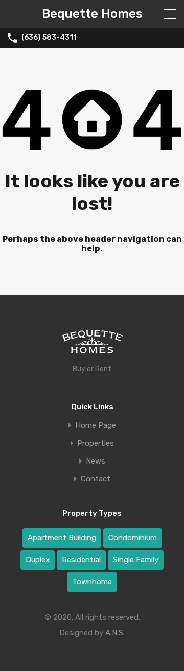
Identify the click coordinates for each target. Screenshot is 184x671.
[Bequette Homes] (92, 344)
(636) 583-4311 (49, 38)
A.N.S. (115, 632)
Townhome (92, 581)
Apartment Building (62, 537)
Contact (95, 479)
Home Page (95, 425)
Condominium (132, 537)
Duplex (38, 559)
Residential (81, 559)
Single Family (135, 559)
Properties (95, 443)
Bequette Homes (92, 14)
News (95, 461)
